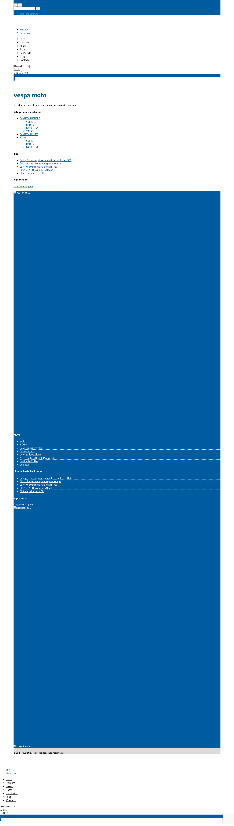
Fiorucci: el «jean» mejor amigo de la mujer (40, 163)
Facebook (18, 186)
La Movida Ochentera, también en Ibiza (38, 166)
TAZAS (23, 137)
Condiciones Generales (29, 13)
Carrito (17, 69)
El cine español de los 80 (32, 173)
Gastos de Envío (27, 451)
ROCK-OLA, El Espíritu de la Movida (36, 169)
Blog (22, 56)
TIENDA (23, 444)
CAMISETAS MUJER (29, 134)
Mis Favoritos (25, 33)
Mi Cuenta (24, 29)
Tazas (23, 49)
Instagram (28, 186)
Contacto (25, 60)
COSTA (29, 121)
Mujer (23, 46)
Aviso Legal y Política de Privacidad (37, 457)
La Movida (25, 53)
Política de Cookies (29, 461)
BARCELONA (32, 128)
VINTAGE (30, 131)
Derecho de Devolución (31, 454)
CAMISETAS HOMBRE (30, 118)
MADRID (30, 124)
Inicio (22, 39)
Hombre (24, 42)
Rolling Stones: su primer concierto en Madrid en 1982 (45, 160)
